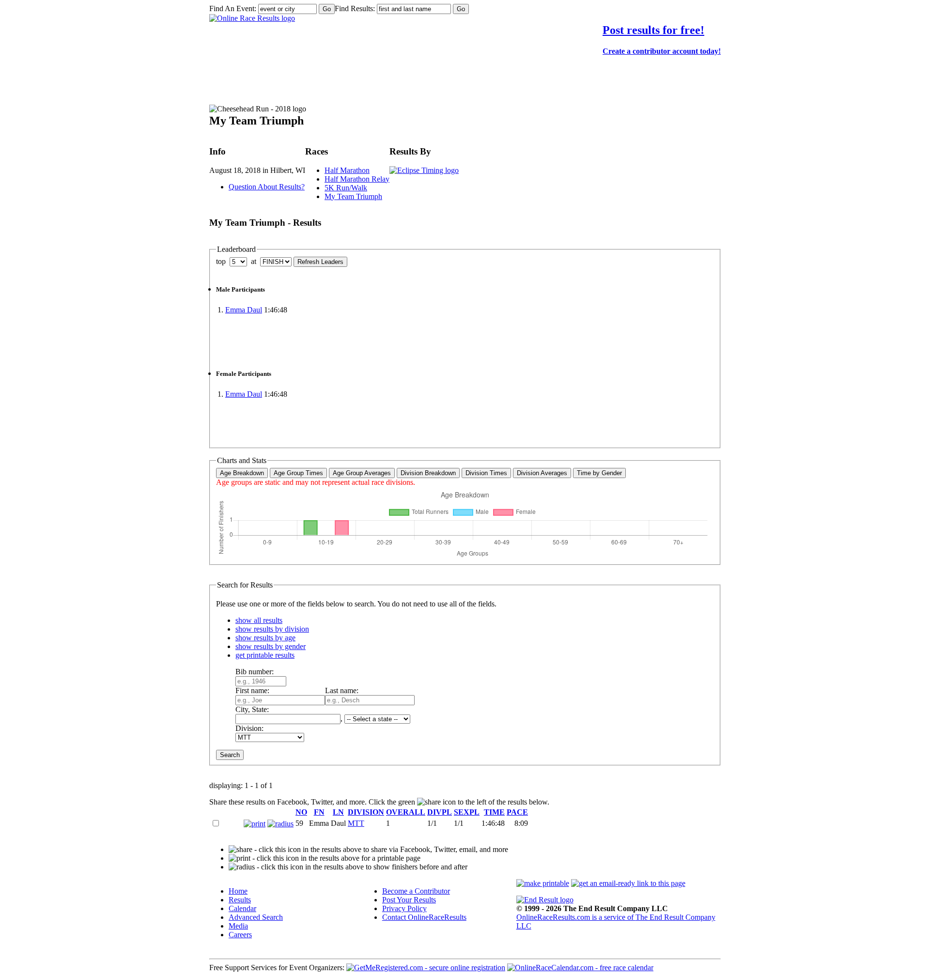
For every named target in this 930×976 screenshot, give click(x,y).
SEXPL (467, 812)
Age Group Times (298, 473)
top (221, 261)
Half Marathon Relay (357, 179)
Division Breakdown (428, 473)
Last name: (341, 690)
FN (319, 812)
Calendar (242, 908)
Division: (249, 728)
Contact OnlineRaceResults (424, 917)
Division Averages (542, 473)
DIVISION (366, 812)
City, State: (252, 709)
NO (301, 812)
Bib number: (254, 671)
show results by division (272, 629)
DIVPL (439, 812)
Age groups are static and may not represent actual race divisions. (315, 482)
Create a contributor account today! (662, 51)
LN (338, 812)
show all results (258, 620)
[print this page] (542, 883)
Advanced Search (256, 917)
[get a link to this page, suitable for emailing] (628, 883)
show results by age (265, 638)
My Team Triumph (353, 196)
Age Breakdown (242, 473)
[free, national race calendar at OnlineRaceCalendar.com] (580, 967)
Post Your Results (409, 900)
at (253, 261)
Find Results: (355, 8)
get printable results (264, 655)
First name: (252, 690)
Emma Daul (243, 310)
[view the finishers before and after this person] (280, 824)
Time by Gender (599, 473)
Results (240, 900)
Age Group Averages (362, 473)
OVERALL (405, 812)
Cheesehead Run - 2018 (286, 85)
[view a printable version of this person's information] (254, 824)
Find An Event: (232, 8)
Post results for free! (653, 30)
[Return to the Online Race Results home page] (252, 18)
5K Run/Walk (346, 188)
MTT (356, 823)
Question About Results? (267, 187)
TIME (494, 812)
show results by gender (270, 646)
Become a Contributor (416, 891)
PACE (517, 812)
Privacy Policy (404, 908)
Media (238, 926)
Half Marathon (347, 170)
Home (238, 891)
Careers (240, 934)
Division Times (486, 473)
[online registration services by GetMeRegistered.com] (425, 967)
